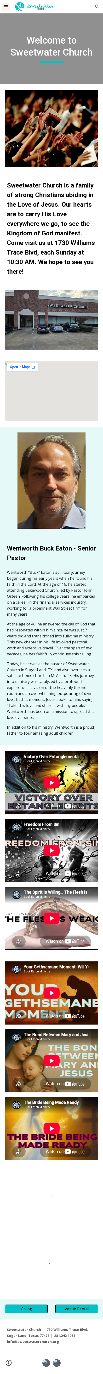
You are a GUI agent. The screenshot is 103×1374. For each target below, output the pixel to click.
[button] (5, 6)
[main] (51, 49)
